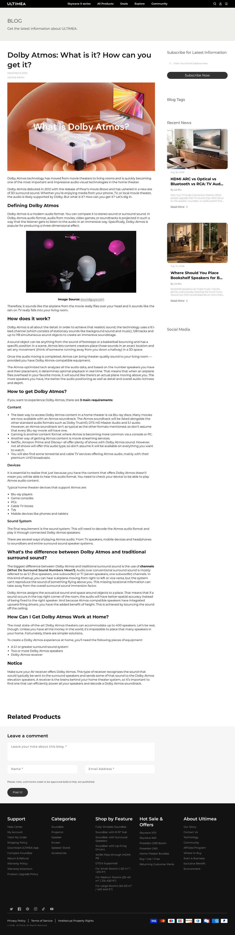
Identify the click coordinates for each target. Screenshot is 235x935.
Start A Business (194, 858)
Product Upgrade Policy (22, 874)
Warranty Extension (19, 868)
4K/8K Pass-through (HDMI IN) (113, 856)
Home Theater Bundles (154, 853)
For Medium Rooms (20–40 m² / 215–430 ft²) (113, 879)
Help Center (15, 826)
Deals (124, 3)
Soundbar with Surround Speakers (111, 839)
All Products (105, 3)
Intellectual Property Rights (76, 920)
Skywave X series (79, 3)
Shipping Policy (17, 842)
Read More (177, 206)
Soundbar (57, 826)
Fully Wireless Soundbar (111, 826)
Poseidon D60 (149, 848)
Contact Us (191, 832)
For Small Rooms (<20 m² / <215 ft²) (112, 870)
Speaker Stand (60, 847)
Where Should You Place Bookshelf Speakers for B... (196, 275)
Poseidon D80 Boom (153, 843)
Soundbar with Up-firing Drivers (111, 847)
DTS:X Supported (106, 863)
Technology (191, 837)
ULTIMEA (20, 925)
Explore (140, 3)
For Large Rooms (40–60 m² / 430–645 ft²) (113, 887)
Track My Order (17, 837)
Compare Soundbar (19, 853)
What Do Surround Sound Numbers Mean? (41, 570)
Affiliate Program (195, 847)
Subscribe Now (197, 75)
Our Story (190, 826)
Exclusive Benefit (194, 863)
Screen (55, 842)
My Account (15, 832)
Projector (57, 832)
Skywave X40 (148, 837)
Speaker (56, 837)
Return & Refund (17, 858)
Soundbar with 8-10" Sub (111, 832)
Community (159, 3)
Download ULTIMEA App (23, 847)
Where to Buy (193, 853)
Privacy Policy (16, 920)
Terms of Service (42, 920)
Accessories (58, 853)
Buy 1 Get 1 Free (150, 859)
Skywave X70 (148, 832)
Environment (192, 868)
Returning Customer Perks (157, 864)
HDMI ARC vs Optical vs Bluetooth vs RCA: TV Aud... (197, 181)
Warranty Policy (17, 863)
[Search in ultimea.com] (214, 3)
